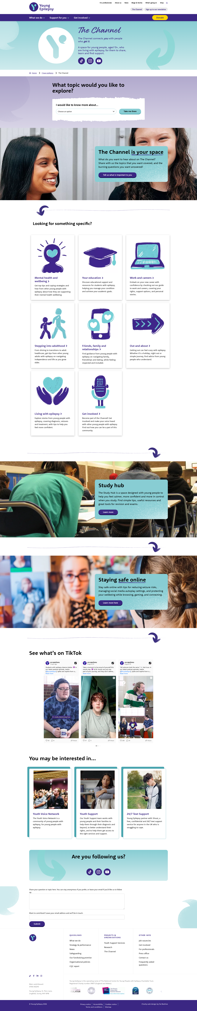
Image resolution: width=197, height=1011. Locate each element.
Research (108, 947)
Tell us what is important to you (117, 175)
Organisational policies (80, 962)
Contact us (143, 957)
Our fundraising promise (81, 957)
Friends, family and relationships (94, 347)
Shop (162, 3)
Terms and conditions (94, 1007)
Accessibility (98, 1004)
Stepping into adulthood (50, 345)
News (126, 3)
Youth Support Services (114, 943)
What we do (35, 17)
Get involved (81, 17)
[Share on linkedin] (37, 976)
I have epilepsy (47, 73)
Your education (91, 277)
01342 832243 (34, 987)
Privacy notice (85, 1004)
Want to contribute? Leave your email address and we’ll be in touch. (56, 913)
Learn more (108, 512)
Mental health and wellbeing (46, 279)
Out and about (139, 345)
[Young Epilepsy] (41, 7)
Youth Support (89, 814)
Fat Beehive (163, 1004)
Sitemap (108, 1007)
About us (118, 3)
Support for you (58, 17)
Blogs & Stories (137, 3)
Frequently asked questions (146, 963)
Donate (160, 17)
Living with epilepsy (47, 413)
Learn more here (110, 602)
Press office (144, 953)
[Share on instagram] (90, 60)
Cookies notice (111, 1004)
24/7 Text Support (138, 814)
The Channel (137, 9)
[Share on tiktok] (81, 60)
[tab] (35, 73)
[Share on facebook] (33, 976)
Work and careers (141, 277)
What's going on (151, 3)
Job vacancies (145, 940)
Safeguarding (75, 953)
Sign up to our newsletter (156, 9)
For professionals (106, 3)
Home (34, 73)
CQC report (74, 966)
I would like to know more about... (77, 105)
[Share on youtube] (98, 60)
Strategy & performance (80, 945)
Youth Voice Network (46, 814)
